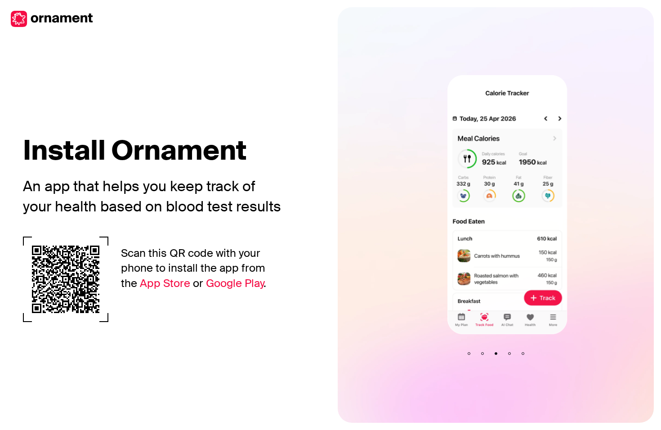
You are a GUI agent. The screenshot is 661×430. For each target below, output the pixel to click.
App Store (165, 283)
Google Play (235, 283)
